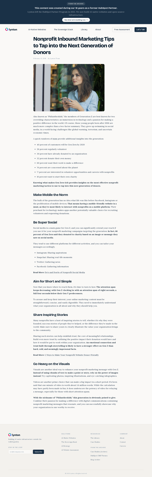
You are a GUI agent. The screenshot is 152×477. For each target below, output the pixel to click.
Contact (123, 442)
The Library (95, 438)
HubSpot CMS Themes (99, 456)
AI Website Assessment (70, 450)
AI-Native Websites (37, 29)
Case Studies (95, 442)
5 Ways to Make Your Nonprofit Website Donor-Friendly (72, 355)
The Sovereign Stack (63, 29)
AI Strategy (65, 446)
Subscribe (38, 452)
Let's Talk (140, 29)
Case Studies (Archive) (99, 452)
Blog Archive (95, 460)
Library (84, 29)
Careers (123, 446)
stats (55, 138)
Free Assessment (122, 29)
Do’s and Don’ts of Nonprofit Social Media (65, 272)
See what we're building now (75, 20)
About (98, 29)
